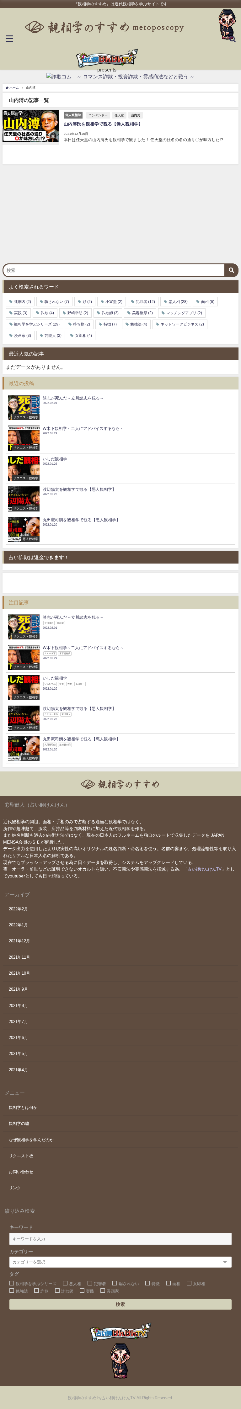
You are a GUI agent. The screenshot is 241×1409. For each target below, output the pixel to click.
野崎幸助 (77, 313)
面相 (207, 302)
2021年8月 (18, 1006)
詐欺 (47, 313)
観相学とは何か (23, 1107)
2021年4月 (18, 1070)
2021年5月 (18, 1053)
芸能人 (53, 335)
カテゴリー (21, 1251)
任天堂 (119, 115)
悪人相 (178, 302)
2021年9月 (18, 989)
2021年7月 (18, 1022)
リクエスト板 (21, 1156)
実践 (20, 313)
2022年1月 (18, 925)
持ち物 (81, 324)
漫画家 (22, 335)
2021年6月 (18, 1038)
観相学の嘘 (19, 1123)
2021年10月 (19, 973)
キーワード (21, 1227)
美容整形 (142, 313)
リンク (15, 1188)
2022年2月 (18, 909)
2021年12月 (19, 941)
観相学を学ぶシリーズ (37, 324)
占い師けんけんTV (205, 869)
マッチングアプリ (184, 313)
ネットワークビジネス (182, 324)
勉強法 (138, 324)
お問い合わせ (21, 1172)
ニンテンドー (98, 115)
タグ (14, 1274)
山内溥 (135, 115)
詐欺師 (110, 313)
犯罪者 (145, 302)
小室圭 (113, 302)
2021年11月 (19, 957)
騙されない (57, 302)
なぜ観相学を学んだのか (31, 1140)
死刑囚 (22, 302)
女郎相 (83, 335)
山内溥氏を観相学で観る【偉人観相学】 (103, 124)
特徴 (110, 324)
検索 (121, 1304)
